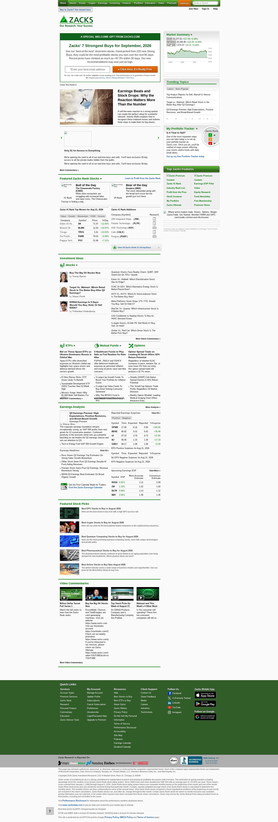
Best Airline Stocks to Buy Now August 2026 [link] (103, 564)
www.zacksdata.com (72, 805)
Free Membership (203, 201)
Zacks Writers (120, 708)
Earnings (102, 3)
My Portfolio (173, 201)
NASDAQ (171, 42)
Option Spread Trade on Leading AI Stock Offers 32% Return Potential (144, 354)
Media (143, 700)
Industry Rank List (176, 188)
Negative (126, 418)
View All (155, 413)
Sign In (205, 9)
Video (161, 3)
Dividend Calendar (122, 747)
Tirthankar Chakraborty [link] (83, 311)
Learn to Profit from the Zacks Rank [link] (142, 178)
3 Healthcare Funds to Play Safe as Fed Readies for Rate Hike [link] (110, 354)
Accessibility (120, 731)
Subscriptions (93, 700)
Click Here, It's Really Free (135, 69)
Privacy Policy (120, 712)
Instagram (177, 712)
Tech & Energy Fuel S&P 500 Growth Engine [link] (82, 444)
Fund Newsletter (202, 196)
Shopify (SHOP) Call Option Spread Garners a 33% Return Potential (144, 380)
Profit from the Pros (176, 192)
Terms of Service (122, 723)
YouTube (176, 707)
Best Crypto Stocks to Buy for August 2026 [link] (103, 522)
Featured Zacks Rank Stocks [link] (79, 178)
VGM (93, 216)
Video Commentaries (74, 583)
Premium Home (202, 205)
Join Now (193, 9)
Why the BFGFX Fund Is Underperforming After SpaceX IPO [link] (110, 398)
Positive (116, 418)
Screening (115, 3)
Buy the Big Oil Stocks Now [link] (85, 272)
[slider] (110, 145)
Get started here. (75, 10)
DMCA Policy (126, 817)
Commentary (66, 712)
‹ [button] (61, 137)
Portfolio (138, 3)
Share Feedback (148, 696)
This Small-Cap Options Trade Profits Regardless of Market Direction (144, 389)
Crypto (92, 3)
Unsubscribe (93, 712)
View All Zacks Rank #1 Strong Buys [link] (134, 247)
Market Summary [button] (178, 34)
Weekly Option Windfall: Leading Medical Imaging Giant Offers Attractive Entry (145, 398)
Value (63, 216)
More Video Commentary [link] (71, 662)
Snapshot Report (154, 228)
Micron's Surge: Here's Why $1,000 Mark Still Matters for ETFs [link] (75, 395)
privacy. (102, 78)
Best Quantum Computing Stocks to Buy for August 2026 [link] (110, 536)
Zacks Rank (65, 700)
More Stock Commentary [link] (147, 339)
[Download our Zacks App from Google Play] (205, 703)
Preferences (92, 708)
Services (185, 3)
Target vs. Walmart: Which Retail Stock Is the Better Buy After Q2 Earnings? (188, 103)
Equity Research (202, 192)
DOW (169, 39)
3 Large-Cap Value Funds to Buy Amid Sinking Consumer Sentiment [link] (109, 389)
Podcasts (171, 3)
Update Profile (93, 696)
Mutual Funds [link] (109, 345)
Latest (170, 89)
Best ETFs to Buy (122, 700)
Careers (144, 704)
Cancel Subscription (96, 704)
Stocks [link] (70, 265)
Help (215, 9)
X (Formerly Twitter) (181, 698)
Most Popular (182, 89)
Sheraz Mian (69, 424)
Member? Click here (120, 78)
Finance (126, 3)
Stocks (72, 3)
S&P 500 (171, 45)
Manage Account (95, 693)
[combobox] (84, 486)
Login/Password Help (97, 716)
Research (64, 704)
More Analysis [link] (152, 407)
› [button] (158, 137)
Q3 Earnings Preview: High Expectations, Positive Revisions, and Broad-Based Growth (88, 416)
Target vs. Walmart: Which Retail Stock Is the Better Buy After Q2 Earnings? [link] (87, 290)
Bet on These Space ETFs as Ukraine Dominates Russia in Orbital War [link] (76, 354)
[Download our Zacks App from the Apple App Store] (205, 698)
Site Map (118, 735)
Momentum (83, 216)
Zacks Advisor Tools (69, 720)
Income (101, 216)
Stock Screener (174, 196)
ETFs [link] (69, 345)
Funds (82, 3)
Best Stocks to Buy (123, 696)
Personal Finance (68, 708)
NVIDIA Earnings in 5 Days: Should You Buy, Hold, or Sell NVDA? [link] (86, 305)
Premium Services (68, 696)
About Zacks (120, 704)
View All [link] (103, 450)
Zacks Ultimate (174, 205)
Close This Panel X (68, 85)
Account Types (67, 693)
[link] (77, 21)
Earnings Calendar (122, 743)
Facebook (176, 693)
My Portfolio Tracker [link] (181, 128)
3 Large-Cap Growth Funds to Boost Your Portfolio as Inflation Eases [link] (110, 380)
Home (63, 3)
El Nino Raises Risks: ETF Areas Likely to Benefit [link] (74, 378)
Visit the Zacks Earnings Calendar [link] (85, 487)
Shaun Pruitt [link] (78, 296)
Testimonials (147, 712)
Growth (71, 216)
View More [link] (154, 471)
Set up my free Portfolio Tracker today (185, 156)
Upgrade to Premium (96, 720)
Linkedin (176, 703)
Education (150, 3)
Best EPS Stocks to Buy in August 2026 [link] (101, 508)
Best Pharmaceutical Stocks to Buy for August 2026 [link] (107, 550)
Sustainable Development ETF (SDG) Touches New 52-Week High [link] (75, 386)
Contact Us (146, 693)
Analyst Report (154, 219)
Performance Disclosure (125, 727)
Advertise (145, 708)
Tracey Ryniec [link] (79, 276)
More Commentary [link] (68, 170)
